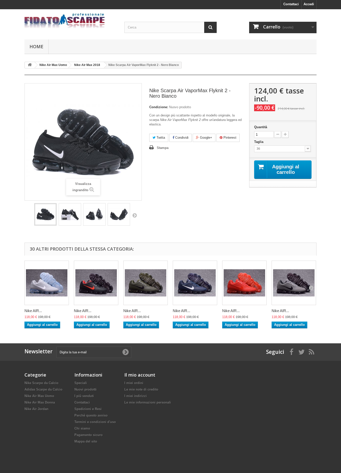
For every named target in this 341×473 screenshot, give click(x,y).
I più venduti (84, 396)
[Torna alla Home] (29, 65)
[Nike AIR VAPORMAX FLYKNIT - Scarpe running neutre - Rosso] (244, 283)
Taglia (259, 142)
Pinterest (229, 137)
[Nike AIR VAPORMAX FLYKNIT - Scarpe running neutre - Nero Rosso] (96, 283)
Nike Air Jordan (36, 409)
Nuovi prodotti (85, 389)
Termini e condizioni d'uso (95, 422)
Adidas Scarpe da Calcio (43, 389)
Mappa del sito (85, 441)
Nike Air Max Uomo (39, 396)
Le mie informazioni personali (147, 402)
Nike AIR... (33, 311)
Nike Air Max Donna (39, 402)
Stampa (163, 148)
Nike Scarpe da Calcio (41, 383)
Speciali (80, 383)
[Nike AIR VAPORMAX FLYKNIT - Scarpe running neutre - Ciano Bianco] (195, 283)
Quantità (260, 127)
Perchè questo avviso (91, 415)
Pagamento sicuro (88, 435)
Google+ (205, 137)
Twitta (160, 137)
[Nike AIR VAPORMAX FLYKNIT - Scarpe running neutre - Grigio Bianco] (46, 283)
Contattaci (291, 4)
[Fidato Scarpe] (70, 20)
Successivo (134, 215)
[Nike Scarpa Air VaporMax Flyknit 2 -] (45, 214)
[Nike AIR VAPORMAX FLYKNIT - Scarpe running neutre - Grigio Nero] (294, 283)
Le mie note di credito (141, 389)
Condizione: (158, 107)
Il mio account (139, 375)
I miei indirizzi (135, 396)
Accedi (309, 4)
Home (36, 46)
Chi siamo (82, 428)
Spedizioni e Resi (88, 409)
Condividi (181, 137)
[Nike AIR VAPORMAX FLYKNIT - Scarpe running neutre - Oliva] (145, 283)
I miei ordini (133, 383)
